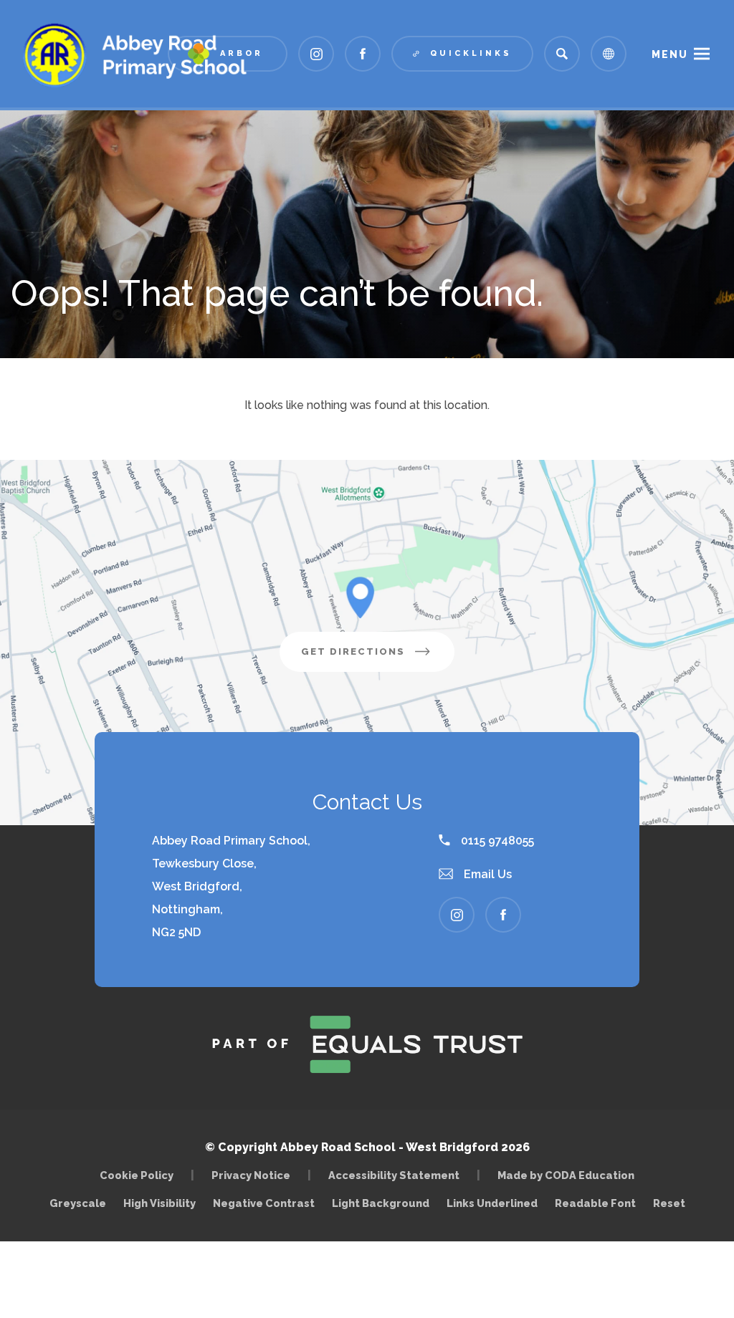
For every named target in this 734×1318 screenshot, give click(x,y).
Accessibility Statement (393, 1175)
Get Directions (377, 658)
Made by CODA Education (569, 1175)
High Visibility (159, 1203)
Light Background (380, 1203)
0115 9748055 (496, 840)
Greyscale (77, 1203)
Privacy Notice (250, 1175)
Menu (670, 54)
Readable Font (595, 1203)
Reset (669, 1203)
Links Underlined (492, 1203)
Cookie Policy (136, 1175)
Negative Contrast (264, 1203)
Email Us (486, 874)
